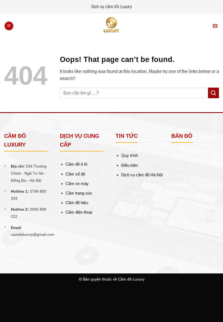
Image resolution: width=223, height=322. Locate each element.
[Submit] (213, 93)
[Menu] (9, 26)
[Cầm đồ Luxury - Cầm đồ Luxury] (111, 26)
